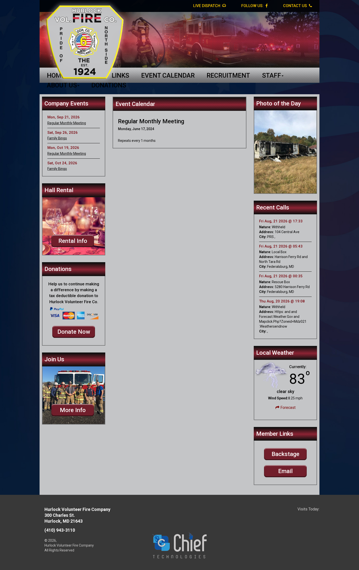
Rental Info (72, 241)
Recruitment (228, 75)
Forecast (287, 407)
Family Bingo (57, 138)
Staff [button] (271, 75)
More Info (73, 410)
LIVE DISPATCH (207, 5)
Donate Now (73, 331)
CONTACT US (295, 5)
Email (285, 471)
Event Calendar (168, 75)
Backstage (285, 454)
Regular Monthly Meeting (66, 123)
